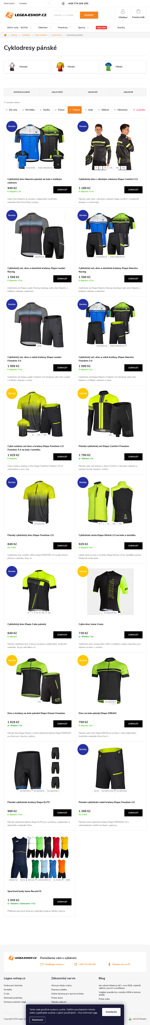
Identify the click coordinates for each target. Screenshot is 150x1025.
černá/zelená (110, 702)
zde (95, 1012)
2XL (111, 168)
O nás (6, 993)
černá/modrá (25, 791)
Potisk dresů (57, 997)
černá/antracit (53, 791)
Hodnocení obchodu (13, 985)
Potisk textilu (9, 3)
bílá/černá (13, 880)
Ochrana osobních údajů (15, 1002)
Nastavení (37, 1019)
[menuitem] (19, 27)
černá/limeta (39, 524)
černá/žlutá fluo (110, 613)
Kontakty (23, 3)
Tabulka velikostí (58, 1002)
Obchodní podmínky (13, 997)
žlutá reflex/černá (45, 168)
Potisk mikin (104, 999)
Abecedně (128, 92)
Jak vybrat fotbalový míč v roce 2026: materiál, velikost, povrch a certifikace (120, 987)
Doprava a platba (59, 989)
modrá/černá (101, 257)
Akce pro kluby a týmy (61, 985)
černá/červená (108, 791)
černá (96, 791)
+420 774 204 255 (87, 964)
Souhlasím (111, 1012)
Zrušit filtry (140, 109)
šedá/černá (39, 257)
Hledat (89, 15)
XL (105, 168)
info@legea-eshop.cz (54, 964)
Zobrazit (62, 189)
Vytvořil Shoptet (139, 1019)
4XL (123, 168)
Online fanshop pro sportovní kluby (67, 993)
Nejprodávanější (22, 92)
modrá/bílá (30, 168)
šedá (39, 346)
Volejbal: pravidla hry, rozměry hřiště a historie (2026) (119, 993)
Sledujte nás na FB (121, 964)
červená (31, 880)
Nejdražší (92, 92)
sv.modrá (57, 880)
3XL (117, 168)
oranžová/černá (44, 880)
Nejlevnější (57, 92)
